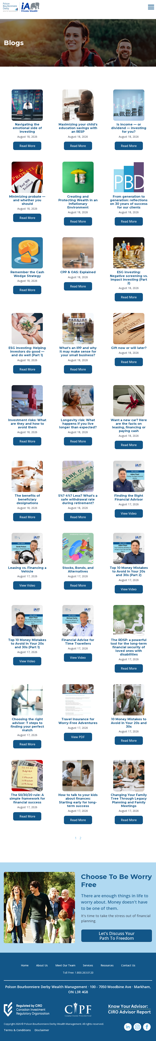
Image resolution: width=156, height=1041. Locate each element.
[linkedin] (128, 1027)
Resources (107, 965)
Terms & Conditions (17, 1029)
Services (88, 965)
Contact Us (128, 965)
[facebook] (147, 1027)
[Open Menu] (151, 7)
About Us (42, 965)
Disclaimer (42, 1029)
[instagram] (137, 1027)
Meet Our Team (65, 965)
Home (25, 965)
